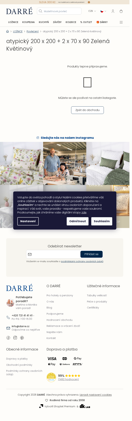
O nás (50, 301)
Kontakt (51, 338)
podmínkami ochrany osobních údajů (82, 261)
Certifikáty (93, 307)
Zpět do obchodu (87, 110)
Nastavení (28, 221)
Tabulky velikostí (97, 295)
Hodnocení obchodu (60, 320)
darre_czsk (15, 338)
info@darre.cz (20, 326)
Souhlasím (102, 221)
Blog (49, 307)
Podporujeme (55, 313)
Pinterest (22, 338)
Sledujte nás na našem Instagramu (67, 138)
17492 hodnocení (68, 379)
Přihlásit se (91, 254)
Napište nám (54, 332)
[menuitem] (13, 22)
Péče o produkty (97, 301)
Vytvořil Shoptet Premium (60, 406)
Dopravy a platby (17, 358)
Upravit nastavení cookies (96, 394)
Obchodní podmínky (19, 365)
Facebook (8, 338)
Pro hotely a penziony (60, 295)
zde (83, 212)
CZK (90, 11)
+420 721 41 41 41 (22, 315)
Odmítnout (77, 221)
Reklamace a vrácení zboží (63, 326)
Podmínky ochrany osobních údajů (24, 372)
